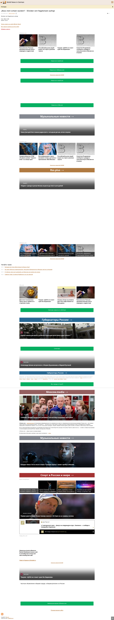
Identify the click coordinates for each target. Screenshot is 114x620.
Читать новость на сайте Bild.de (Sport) (11, 24)
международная (30, 423)
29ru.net (21, 285)
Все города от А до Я (57, 384)
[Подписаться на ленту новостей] (2, 614)
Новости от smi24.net (57, 61)
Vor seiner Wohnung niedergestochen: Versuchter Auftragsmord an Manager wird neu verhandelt (28, 269)
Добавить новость (5, 29)
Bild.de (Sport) (12, 13)
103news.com (22, 33)
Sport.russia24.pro (24, 479)
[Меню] (112, 2)
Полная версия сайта (57, 610)
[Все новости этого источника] (16, 13)
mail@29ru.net (10, 618)
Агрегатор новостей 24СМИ (57, 75)
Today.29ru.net (23, 536)
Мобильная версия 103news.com (57, 603)
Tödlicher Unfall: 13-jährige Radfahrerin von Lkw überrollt (19, 274)
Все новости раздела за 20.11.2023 (10, 26)
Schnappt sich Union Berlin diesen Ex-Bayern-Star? (17, 267)
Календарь (4, 6)
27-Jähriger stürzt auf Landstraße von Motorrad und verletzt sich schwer (22, 272)
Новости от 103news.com (57, 70)
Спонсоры (57, 348)
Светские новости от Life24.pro (57, 310)
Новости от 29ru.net (57, 105)
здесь (81, 377)
